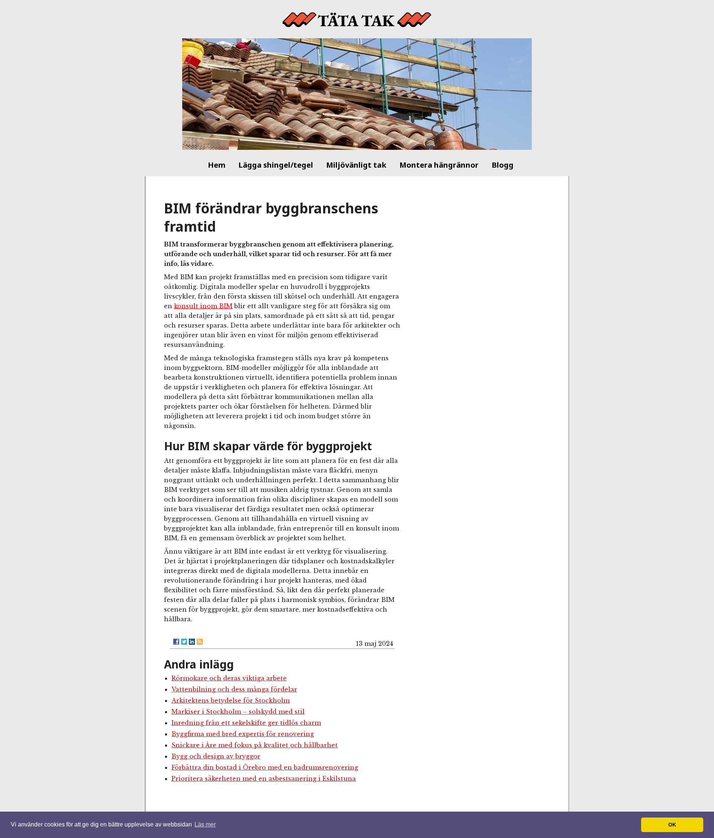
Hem (216, 165)
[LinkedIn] (192, 642)
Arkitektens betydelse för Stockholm (230, 700)
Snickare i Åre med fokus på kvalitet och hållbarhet (254, 745)
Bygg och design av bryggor (215, 756)
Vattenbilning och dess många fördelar (234, 689)
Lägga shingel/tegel (275, 165)
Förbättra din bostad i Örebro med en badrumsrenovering (264, 767)
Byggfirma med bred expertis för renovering (242, 734)
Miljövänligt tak (356, 165)
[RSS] (200, 642)
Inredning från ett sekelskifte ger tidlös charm (246, 722)
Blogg (503, 165)
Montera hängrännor (439, 165)
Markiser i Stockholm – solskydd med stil (238, 711)
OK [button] (672, 825)
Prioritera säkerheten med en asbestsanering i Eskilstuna (263, 778)
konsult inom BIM (203, 306)
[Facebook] (176, 642)
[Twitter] (184, 642)
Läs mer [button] (205, 824)
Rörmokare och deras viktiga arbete (229, 678)
